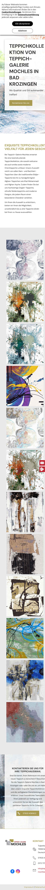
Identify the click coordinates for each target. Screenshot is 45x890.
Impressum (29, 887)
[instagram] (18, 871)
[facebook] (12, 871)
